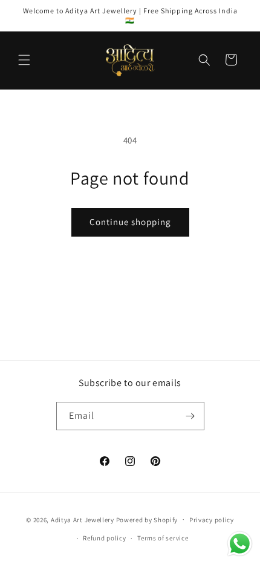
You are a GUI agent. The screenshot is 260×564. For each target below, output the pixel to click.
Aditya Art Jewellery (82, 519)
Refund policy (104, 538)
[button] (24, 60)
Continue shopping (130, 222)
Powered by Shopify (147, 519)
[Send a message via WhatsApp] (240, 544)
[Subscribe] (190, 416)
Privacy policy (211, 520)
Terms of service (162, 538)
